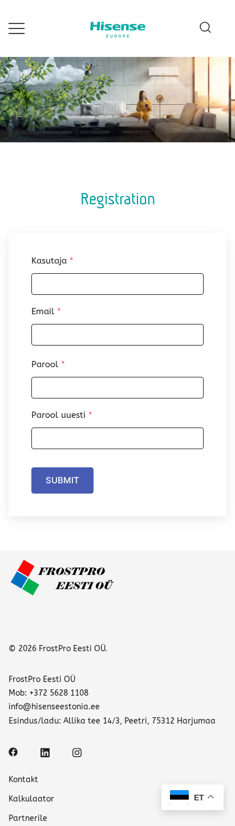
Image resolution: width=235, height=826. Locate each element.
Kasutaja (52, 261)
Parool (48, 364)
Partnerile (28, 818)
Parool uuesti (61, 415)
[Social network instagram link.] (77, 752)
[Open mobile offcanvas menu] (17, 28)
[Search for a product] (205, 28)
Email (46, 311)
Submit (62, 480)
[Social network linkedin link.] (45, 752)
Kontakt (23, 779)
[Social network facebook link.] (13, 752)
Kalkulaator (31, 799)
